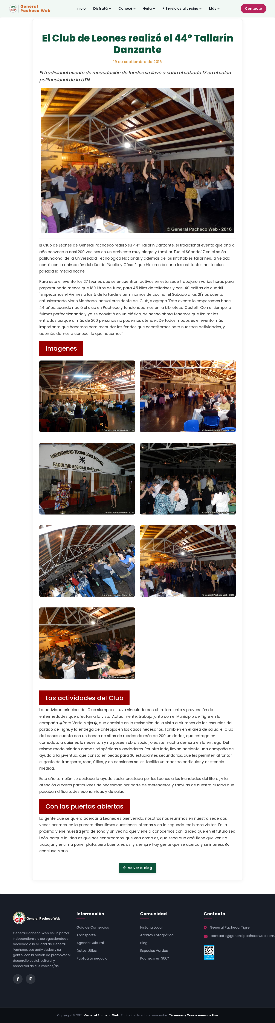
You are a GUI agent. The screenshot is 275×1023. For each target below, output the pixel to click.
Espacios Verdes (154, 950)
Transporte (86, 935)
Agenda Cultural (90, 942)
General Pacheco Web (101, 1015)
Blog (143, 942)
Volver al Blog (140, 867)
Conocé (125, 8)
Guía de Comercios (92, 927)
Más (212, 8)
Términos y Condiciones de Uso (193, 1015)
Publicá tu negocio (91, 958)
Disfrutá (100, 8)
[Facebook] (18, 979)
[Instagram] (30, 979)
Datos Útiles (86, 950)
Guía (147, 8)
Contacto (253, 8)
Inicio (81, 8)
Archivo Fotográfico (157, 935)
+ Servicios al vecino (180, 8)
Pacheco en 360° (154, 958)
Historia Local (151, 927)
